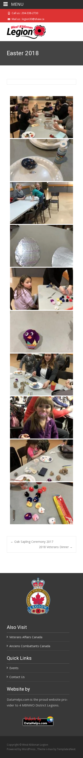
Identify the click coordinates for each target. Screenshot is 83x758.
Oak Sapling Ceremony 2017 (31, 542)
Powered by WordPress (21, 749)
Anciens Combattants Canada (29, 646)
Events (14, 668)
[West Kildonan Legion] (23, 30)
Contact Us (17, 677)
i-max (49, 749)
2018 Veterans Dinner (56, 547)
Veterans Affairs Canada (25, 637)
